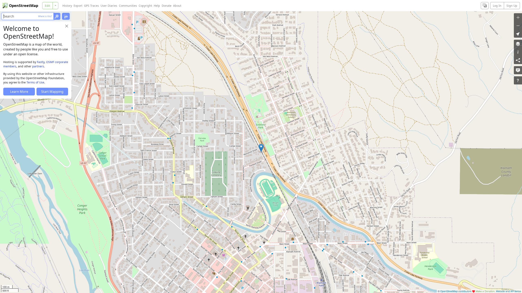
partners (38, 66)
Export (78, 6)
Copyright (145, 6)
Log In (497, 6)
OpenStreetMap (23, 5)
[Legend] (518, 52)
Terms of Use (35, 82)
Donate (166, 6)
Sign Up (512, 6)
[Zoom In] (518, 17)
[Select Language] (485, 5)
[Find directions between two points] (66, 16)
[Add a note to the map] (518, 70)
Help (157, 6)
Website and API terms (508, 291)
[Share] (518, 60)
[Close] (67, 26)
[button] (261, 148)
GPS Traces (91, 6)
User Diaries (109, 6)
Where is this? (45, 16)
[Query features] (518, 80)
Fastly (40, 62)
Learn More (19, 91)
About (177, 6)
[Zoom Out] (518, 25)
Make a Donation (485, 291)
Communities (128, 6)
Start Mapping (52, 91)
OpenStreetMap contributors (455, 291)
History (67, 6)
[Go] (56, 16)
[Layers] (518, 44)
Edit (47, 6)
